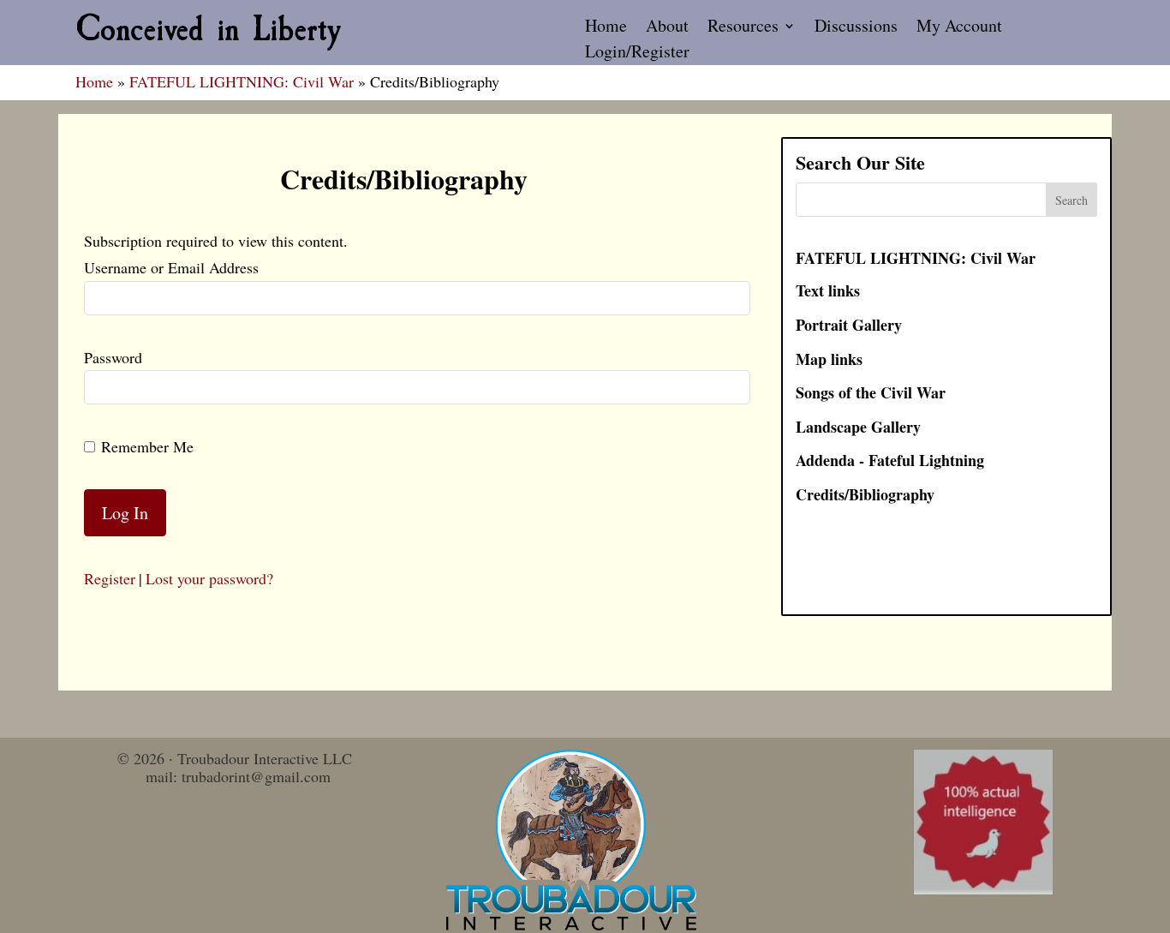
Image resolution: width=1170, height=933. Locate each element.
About (667, 28)
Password (113, 357)
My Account (959, 28)
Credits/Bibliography (865, 494)
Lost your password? (209, 578)
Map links (829, 359)
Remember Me (147, 446)
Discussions (856, 28)
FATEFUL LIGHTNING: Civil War (241, 81)
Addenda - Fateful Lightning (890, 460)
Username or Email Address (171, 267)
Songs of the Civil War (871, 392)
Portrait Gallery (849, 325)
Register (109, 578)
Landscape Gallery (858, 427)
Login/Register (637, 54)
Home (606, 28)
